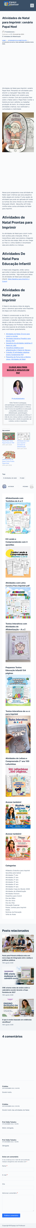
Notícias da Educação (14, 912)
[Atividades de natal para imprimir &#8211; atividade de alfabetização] (23, 436)
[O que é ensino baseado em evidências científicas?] (18, 1008)
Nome (4, 1166)
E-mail (5, 1175)
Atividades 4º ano (12, 884)
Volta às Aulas (11, 914)
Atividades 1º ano (12, 875)
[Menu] (32, 5)
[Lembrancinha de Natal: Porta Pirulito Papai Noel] (8, 454)
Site (3, 1184)
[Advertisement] (18, 67)
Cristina (5, 1104)
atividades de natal (10, 478)
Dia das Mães (10, 898)
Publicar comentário (11, 1215)
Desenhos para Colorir (14, 896)
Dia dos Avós (10, 900)
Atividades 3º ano (12, 882)
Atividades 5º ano (12, 887)
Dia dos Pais (10, 903)
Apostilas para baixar (13, 873)
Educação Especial (12, 905)
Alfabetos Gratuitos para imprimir (18, 870)
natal (22, 478)
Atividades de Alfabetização (12, 36)
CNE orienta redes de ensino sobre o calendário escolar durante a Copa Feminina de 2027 (16, 990)
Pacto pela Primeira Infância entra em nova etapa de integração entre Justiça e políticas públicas (17, 958)
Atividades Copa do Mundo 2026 (18, 889)
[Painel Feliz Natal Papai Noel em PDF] (8, 436)
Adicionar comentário (10, 1193)
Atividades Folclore (12, 894)
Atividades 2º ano (12, 877)
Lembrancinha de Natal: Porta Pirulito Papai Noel (8, 461)
